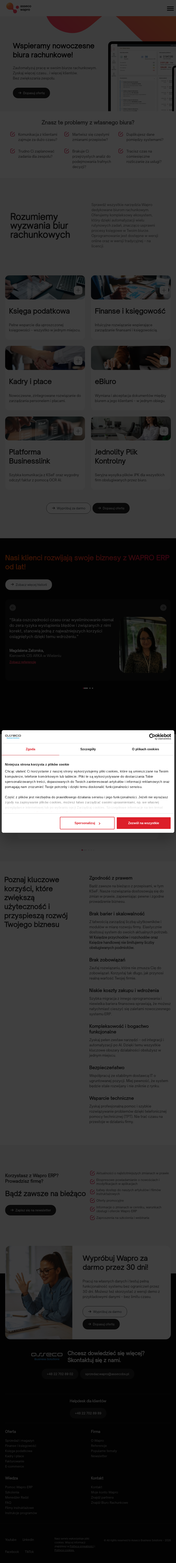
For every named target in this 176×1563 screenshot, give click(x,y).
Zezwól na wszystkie (143, 823)
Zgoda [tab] (30, 749)
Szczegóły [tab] (88, 749)
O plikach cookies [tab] (145, 749)
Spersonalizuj (84, 823)
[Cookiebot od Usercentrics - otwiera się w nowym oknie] (152, 736)
